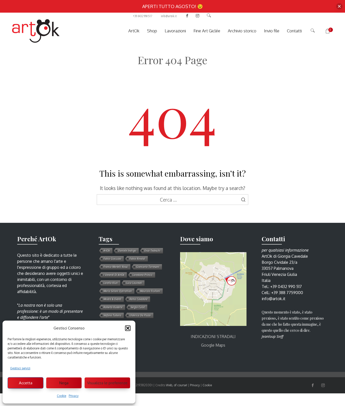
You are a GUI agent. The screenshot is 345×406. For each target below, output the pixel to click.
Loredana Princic (143, 275)
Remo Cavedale (138, 299)
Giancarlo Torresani (147, 267)
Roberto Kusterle (113, 307)
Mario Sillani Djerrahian (118, 291)
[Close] (339, 6)
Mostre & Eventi (112, 299)
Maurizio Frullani (150, 291)
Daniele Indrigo (127, 250)
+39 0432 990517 (142, 16)
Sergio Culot (138, 307)
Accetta (25, 382)
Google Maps (213, 345)
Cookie (61, 396)
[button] (127, 328)
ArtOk (107, 250)
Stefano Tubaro (112, 315)
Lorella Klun (111, 283)
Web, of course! (176, 385)
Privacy (74, 396)
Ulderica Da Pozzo (140, 315)
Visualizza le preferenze (107, 382)
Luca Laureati (134, 283)
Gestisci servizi (20, 368)
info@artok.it (169, 16)
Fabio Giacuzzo (112, 258)
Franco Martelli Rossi (116, 267)
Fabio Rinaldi (137, 258)
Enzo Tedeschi (152, 250)
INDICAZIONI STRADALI (213, 336)
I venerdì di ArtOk (114, 275)
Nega (63, 382)
